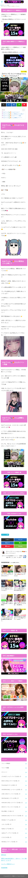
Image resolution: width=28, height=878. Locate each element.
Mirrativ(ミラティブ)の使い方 (9, 841)
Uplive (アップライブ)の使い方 (10, 833)
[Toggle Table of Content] (22, 110)
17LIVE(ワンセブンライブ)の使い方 (11, 776)
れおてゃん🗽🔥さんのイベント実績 (12, 115)
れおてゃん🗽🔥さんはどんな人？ (11, 112)
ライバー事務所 (6, 763)
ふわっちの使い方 (6, 824)
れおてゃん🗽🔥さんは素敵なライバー (12, 117)
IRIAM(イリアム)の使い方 (9, 820)
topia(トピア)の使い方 (8, 828)
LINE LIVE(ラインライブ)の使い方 (11, 794)
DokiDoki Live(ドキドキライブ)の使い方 (12, 815)
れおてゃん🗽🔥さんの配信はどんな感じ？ (13, 113)
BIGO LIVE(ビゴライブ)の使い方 (10, 781)
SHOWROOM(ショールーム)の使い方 (12, 789)
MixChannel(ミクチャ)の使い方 (10, 798)
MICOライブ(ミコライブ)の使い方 (11, 807)
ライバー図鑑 (5, 534)
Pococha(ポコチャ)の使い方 (9, 785)
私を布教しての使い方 (8, 811)
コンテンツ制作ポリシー (8, 864)
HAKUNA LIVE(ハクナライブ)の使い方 (12, 802)
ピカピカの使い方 (6, 837)
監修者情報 (4, 867)
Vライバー (4, 772)
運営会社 (3, 855)
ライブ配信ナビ (13, 876)
